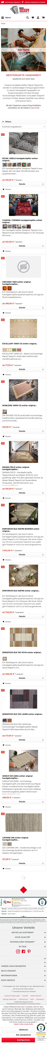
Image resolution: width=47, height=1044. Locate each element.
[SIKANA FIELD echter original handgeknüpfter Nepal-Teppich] (23, 452)
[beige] (5, 350)
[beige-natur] (5, 844)
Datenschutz (23, 999)
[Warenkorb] (43, 18)
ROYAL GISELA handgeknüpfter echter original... (20, 159)
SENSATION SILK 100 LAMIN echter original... (22, 714)
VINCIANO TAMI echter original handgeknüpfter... (16, 283)
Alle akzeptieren (23, 1035)
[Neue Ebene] (23, 50)
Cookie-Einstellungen (12, 996)
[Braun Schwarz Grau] (14, 165)
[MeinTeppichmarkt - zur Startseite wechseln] (20, 9)
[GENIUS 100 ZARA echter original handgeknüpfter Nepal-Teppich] (23, 761)
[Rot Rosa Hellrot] (28, 226)
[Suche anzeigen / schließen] (27, 18)
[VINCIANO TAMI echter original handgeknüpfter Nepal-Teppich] (23, 267)
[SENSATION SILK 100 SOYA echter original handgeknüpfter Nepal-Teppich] (23, 637)
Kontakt (25, 996)
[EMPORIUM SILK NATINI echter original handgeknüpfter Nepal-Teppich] (23, 575)
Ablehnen (23, 1030)
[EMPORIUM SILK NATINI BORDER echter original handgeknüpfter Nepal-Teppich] (23, 514)
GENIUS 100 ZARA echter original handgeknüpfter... (17, 777)
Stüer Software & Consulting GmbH (27, 1003)
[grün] (24, 165)
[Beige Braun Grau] (5, 226)
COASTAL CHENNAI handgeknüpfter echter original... (22, 221)
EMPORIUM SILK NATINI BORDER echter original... (20, 530)
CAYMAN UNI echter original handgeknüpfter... (15, 839)
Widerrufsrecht (35, 996)
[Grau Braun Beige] (24, 226)
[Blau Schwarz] (5, 165)
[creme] (9, 350)
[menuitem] (6, 18)
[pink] (5, 412)
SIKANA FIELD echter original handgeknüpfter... (15, 468)
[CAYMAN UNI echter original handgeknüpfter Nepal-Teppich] (23, 822)
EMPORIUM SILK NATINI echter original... (21, 591)
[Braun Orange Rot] (9, 165)
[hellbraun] (9, 720)
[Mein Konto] (38, 18)
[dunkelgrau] (5, 720)
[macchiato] (5, 659)
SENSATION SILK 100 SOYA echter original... (22, 652)
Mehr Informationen (23, 1024)
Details (22, 184)
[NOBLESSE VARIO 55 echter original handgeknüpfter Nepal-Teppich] (23, 390)
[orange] (5, 288)
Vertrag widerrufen (9, 999)
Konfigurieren (23, 1040)
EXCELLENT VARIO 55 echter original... (20, 344)
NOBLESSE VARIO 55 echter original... (19, 405)
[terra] (9, 288)
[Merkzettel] (33, 18)
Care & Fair (34, 108)
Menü (8, 17)
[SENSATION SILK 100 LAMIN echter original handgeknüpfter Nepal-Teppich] (23, 699)
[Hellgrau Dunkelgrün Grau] (28, 165)
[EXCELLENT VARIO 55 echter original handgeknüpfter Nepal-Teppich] (23, 328)
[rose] (19, 350)
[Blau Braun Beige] (14, 226)
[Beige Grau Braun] (9, 226)
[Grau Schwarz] (19, 165)
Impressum (40, 999)
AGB (32, 999)
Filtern (8, 122)
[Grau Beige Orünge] (19, 226)
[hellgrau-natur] (9, 844)
